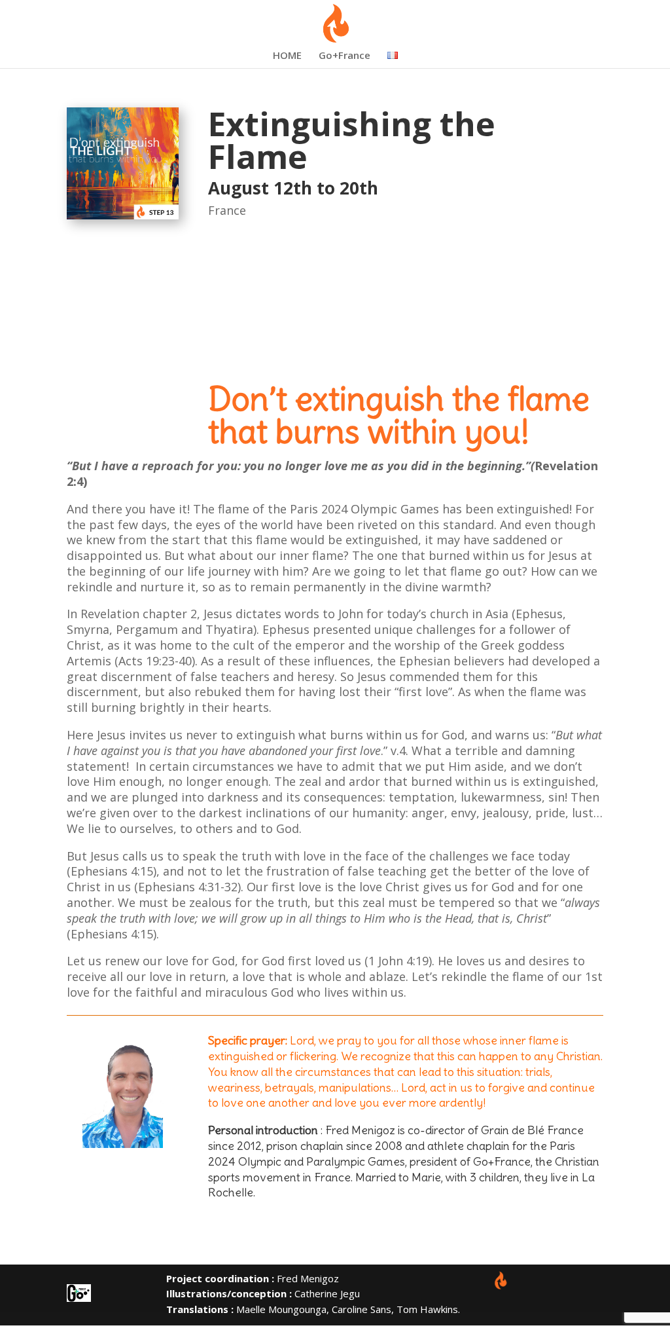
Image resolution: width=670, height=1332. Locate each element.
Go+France (344, 56)
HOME (287, 56)
